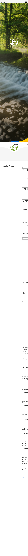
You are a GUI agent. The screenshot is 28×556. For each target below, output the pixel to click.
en (1, 2)
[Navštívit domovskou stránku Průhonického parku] (14, 44)
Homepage (24, 167)
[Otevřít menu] (26, 2)
